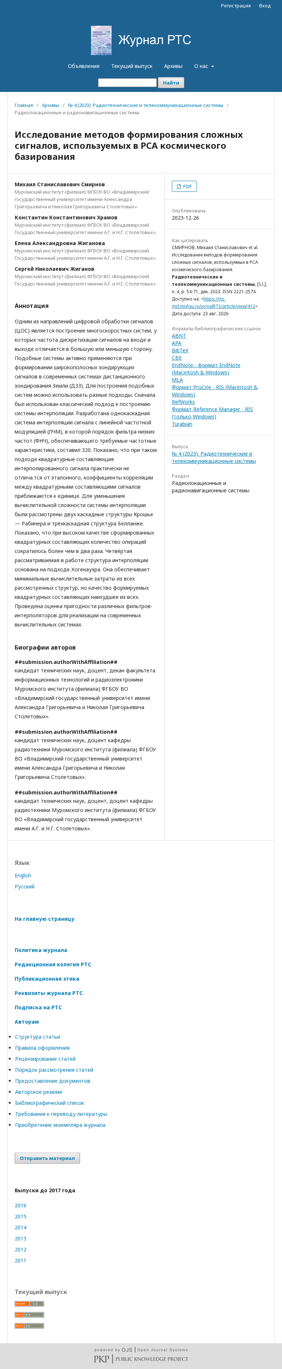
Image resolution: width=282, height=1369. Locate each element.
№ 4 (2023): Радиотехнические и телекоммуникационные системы (145, 105)
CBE (177, 357)
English (23, 875)
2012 (20, 1249)
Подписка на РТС (38, 1007)
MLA (177, 379)
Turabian (182, 423)
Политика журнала (41, 949)
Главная (24, 105)
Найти (171, 82)
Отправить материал (47, 1158)
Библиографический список (49, 1102)
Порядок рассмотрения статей (54, 1069)
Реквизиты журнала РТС (49, 992)
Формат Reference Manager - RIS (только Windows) (212, 413)
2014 (20, 1227)
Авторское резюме (38, 1091)
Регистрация (236, 5)
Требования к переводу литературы (61, 1113)
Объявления (84, 65)
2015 (20, 1216)
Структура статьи (37, 1036)
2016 (20, 1205)
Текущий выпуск (131, 65)
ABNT (179, 335)
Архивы (173, 65)
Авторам (27, 1021)
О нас (202, 65)
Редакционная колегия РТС (53, 964)
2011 (20, 1260)
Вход (265, 5)
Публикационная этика (47, 978)
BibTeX (180, 350)
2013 (20, 1238)
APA (176, 342)
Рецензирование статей (45, 1058)
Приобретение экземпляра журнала (60, 1124)
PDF (187, 186)
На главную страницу (45, 918)
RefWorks (183, 401)
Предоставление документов (52, 1080)
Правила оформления (42, 1047)
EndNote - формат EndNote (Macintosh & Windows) (206, 369)
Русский (25, 886)
